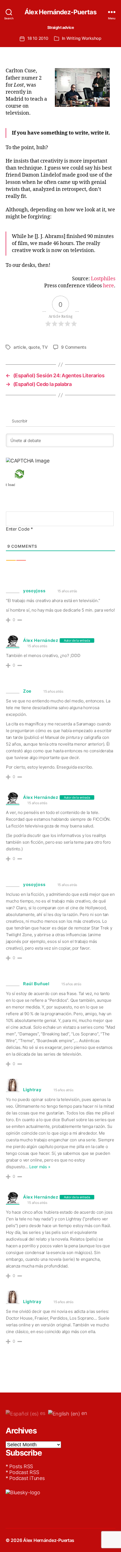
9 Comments (73, 347)
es (42, 1413)
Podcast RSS (24, 1472)
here (108, 286)
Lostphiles (103, 279)
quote (34, 347)
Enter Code (19, 529)
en (83, 1413)
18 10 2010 (37, 38)
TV (45, 347)
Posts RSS (21, 1466)
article (20, 347)
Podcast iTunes (26, 1478)
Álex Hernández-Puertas (60, 12)
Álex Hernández (40, 640)
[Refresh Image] (28, 473)
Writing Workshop (83, 38)
